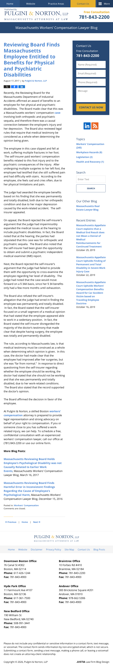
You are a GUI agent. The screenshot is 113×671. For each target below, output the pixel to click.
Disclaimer (37, 549)
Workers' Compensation (26, 505)
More (107, 3)
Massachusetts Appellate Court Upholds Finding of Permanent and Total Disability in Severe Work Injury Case (91, 264)
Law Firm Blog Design (93, 661)
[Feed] (94, 125)
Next (36, 522)
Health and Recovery (90, 161)
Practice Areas (56, 3)
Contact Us (83, 3)
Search (91, 188)
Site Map (69, 549)
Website (30, 3)
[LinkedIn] (87, 125)
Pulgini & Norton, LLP (36, 661)
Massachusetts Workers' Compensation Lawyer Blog (36, 15)
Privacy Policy (53, 549)
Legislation (84, 157)
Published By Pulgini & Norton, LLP (94, 15)
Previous (10, 522)
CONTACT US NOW (91, 107)
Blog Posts (99, 549)
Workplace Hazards (89, 152)
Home (9, 3)
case (57, 112)
